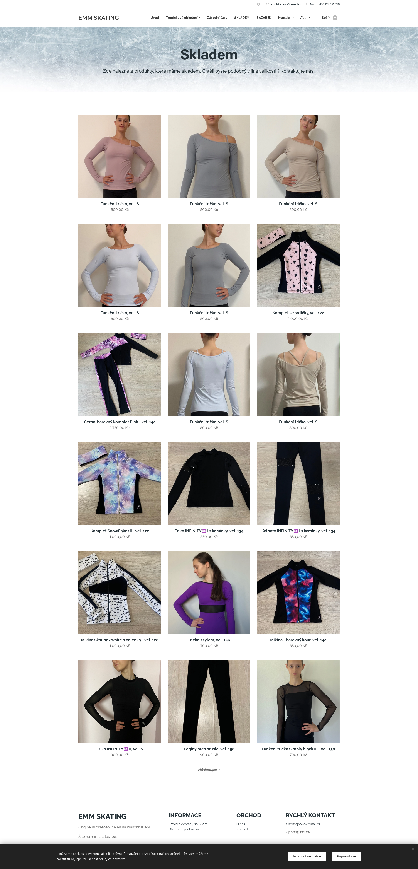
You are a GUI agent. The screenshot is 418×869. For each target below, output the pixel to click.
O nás (240, 824)
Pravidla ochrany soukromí (188, 824)
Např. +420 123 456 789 (325, 4)
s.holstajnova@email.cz (286, 4)
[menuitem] (156, 17)
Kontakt (242, 829)
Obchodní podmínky (184, 829)
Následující (207, 770)
